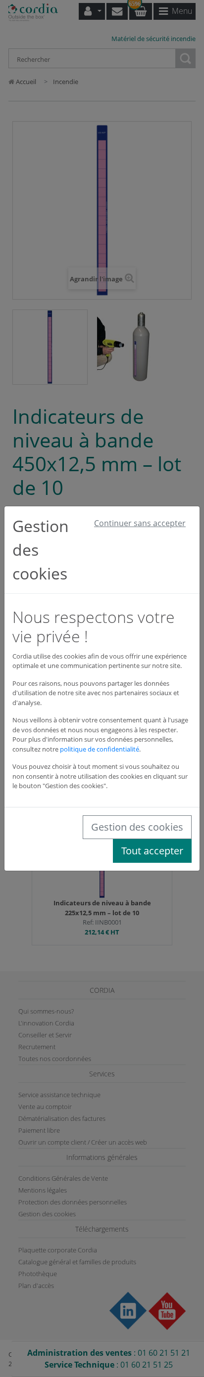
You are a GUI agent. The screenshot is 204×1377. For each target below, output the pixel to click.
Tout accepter (152, 850)
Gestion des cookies (137, 827)
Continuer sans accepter (140, 523)
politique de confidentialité (99, 749)
